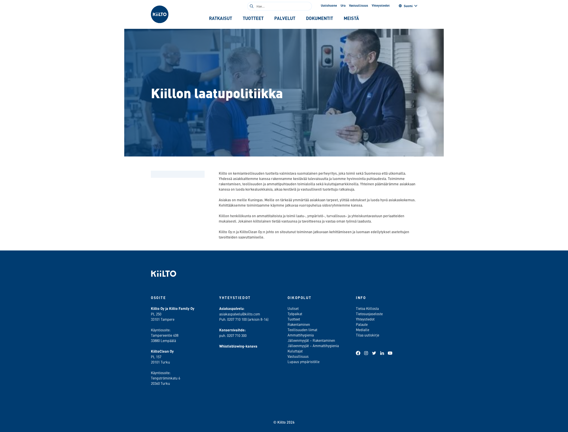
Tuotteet (294, 319)
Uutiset (293, 308)
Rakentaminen (299, 324)
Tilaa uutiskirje (367, 334)
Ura (343, 5)
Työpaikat (295, 313)
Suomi (408, 6)
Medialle (363, 329)
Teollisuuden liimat (302, 329)
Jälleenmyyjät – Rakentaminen (311, 340)
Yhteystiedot (381, 5)
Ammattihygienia (301, 334)
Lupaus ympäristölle (304, 361)
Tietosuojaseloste (369, 313)
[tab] (220, 18)
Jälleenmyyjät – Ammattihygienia (313, 345)
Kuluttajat (295, 350)
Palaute (362, 324)
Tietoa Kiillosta (367, 308)
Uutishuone (329, 5)
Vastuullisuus (358, 5)
